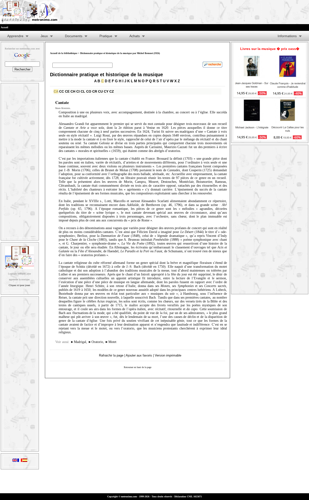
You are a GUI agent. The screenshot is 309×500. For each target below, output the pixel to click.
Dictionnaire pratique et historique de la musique (106, 74)
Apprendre (15, 36)
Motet (110, 342)
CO (88, 91)
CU (100, 91)
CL (83, 91)
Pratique (105, 36)
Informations (287, 36)
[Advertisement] (19, 160)
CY (106, 91)
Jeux (44, 36)
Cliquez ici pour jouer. (19, 285)
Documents (73, 36)
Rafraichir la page (111, 355)
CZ (111, 91)
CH (72, 91)
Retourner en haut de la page (137, 367)
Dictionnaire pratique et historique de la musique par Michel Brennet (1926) (120, 53)
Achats (134, 36)
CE (67, 91)
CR (94, 91)
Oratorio (95, 342)
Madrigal (78, 342)
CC (61, 91)
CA (56, 91)
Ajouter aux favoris (139, 355)
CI (78, 91)
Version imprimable (168, 355)
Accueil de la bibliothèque (63, 53)
